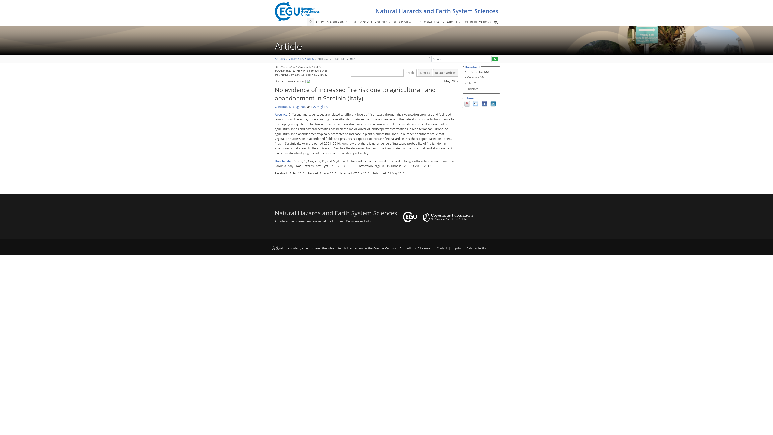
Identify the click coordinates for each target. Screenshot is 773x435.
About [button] (452, 22)
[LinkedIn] (493, 103)
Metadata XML (476, 77)
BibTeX (471, 83)
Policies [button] (381, 22)
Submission (363, 22)
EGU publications (477, 22)
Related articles (445, 73)
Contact (442, 248)
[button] (429, 59)
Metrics (425, 73)
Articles (280, 59)
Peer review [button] (402, 22)
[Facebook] (484, 103)
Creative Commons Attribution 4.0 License (401, 248)
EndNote (472, 89)
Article (410, 73)
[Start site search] (495, 59)
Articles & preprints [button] (332, 22)
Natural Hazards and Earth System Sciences (436, 11)
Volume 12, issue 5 (301, 59)
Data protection (476, 248)
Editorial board (431, 22)
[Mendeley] (467, 103)
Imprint (457, 248)
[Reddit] (475, 103)
